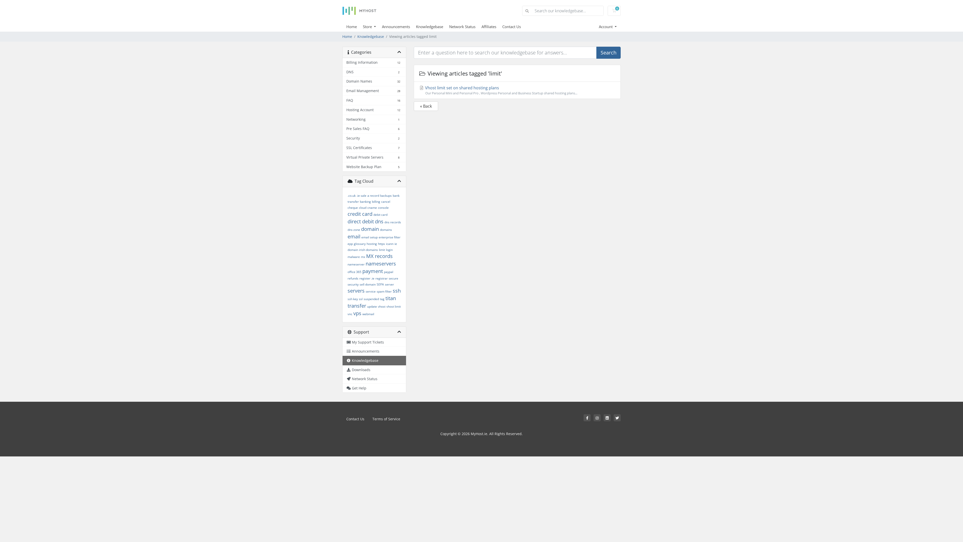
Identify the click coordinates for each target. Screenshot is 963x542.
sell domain (368, 284)
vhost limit (393, 306)
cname (372, 208)
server (389, 284)
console (383, 208)
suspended (371, 299)
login (389, 250)
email (354, 236)
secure (393, 278)
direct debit (361, 221)
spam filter (384, 291)
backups (386, 195)
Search (608, 52)
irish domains (368, 250)
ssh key (353, 299)
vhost (381, 306)
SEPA (380, 284)
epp (350, 244)
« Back (426, 106)
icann (389, 244)
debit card (380, 215)
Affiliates (489, 26)
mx (363, 257)
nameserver (356, 264)
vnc (350, 314)
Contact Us (511, 26)
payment (372, 271)
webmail (368, 314)
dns (379, 221)
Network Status (462, 26)
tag (382, 299)
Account (606, 26)
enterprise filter (389, 237)
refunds (353, 278)
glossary (360, 244)
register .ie (366, 278)
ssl (361, 299)
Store (368, 26)
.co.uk (352, 195)
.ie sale (361, 195)
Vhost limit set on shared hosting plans (500, 90)
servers (356, 290)
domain (370, 229)
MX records (379, 256)
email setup (369, 237)
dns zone (354, 230)
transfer (357, 305)
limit (382, 250)
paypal (388, 272)
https (381, 244)
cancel (385, 201)
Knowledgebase (429, 26)
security (353, 284)
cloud (362, 208)
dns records (392, 222)
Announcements (396, 26)
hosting (372, 244)
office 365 (354, 272)
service (371, 291)
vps (357, 313)
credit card (360, 214)
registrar (381, 278)
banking (365, 201)
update (372, 306)
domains (386, 230)
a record (373, 195)
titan (390, 298)
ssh (397, 290)
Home (351, 26)
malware (354, 257)
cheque (353, 208)
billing (376, 201)
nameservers (381, 263)
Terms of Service (386, 419)
